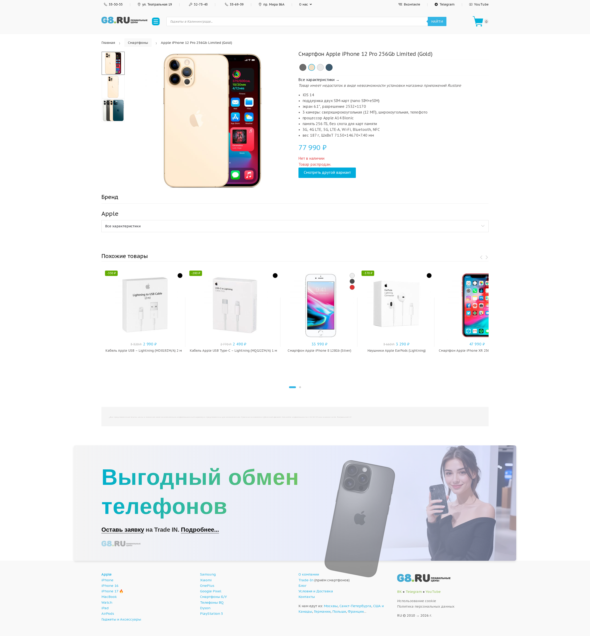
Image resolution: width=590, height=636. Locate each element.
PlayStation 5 (211, 613)
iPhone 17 (109, 591)
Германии (322, 611)
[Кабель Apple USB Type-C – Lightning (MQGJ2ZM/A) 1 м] (275, 275)
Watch (106, 602)
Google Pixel (210, 591)
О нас (303, 4)
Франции (356, 611)
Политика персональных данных (425, 606)
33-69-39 (237, 4)
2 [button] (300, 387)
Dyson (205, 608)
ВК (399, 591)
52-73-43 (201, 4)
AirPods (107, 613)
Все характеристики (123, 226)
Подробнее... (200, 529)
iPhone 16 (109, 585)
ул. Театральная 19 (157, 4)
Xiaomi (206, 580)
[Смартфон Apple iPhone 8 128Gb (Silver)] (352, 275)
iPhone (107, 580)
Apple (106, 574)
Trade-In (305, 580)
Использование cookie (416, 601)
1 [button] (292, 387)
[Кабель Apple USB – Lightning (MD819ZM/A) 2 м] (180, 275)
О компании (308, 574)
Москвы (331, 606)
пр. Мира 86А (273, 4)
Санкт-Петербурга (355, 606)
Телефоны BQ (212, 602)
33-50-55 (116, 4)
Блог (302, 585)
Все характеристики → (318, 79)
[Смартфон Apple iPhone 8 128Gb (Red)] (352, 287)
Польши (339, 611)
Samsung (208, 574)
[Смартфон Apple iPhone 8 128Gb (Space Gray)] (352, 281)
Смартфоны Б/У (213, 596)
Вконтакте (412, 4)
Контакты (306, 596)
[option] (212, 120)
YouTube (481, 4)
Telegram (447, 4)
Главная (108, 42)
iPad (105, 608)
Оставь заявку (122, 529)
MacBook (109, 596)
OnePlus (207, 585)
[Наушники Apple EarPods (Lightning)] (429, 275)
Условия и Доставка (315, 591)
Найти (437, 21)
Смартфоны (138, 42)
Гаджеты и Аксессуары (121, 619)
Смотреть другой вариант (327, 172)
